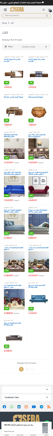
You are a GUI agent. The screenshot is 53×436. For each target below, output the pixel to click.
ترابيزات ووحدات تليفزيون (12, 57)
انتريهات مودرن (9, 245)
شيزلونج (31, 170)
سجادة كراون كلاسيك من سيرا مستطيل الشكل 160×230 (19, 425)
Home (4, 23)
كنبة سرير (31, 283)
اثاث (22, 57)
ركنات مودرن (8, 132)
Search (47, 16)
